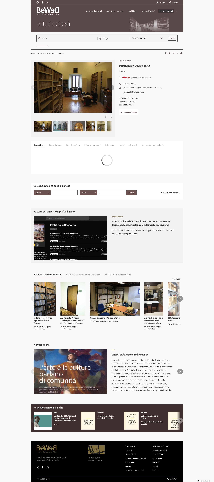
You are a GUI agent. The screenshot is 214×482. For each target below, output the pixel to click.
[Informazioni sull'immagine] (105, 116)
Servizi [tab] (121, 145)
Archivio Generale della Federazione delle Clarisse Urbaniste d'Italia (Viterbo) (153, 287)
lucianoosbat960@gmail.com (135, 88)
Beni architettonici (94, 11)
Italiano (175, 2)
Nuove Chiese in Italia (160, 446)
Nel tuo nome (157, 458)
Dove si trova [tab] (39, 145)
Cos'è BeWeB (130, 446)
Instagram (37, 1)
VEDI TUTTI (176, 279)
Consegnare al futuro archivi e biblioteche (96, 413)
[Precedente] (34, 87)
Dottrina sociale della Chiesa (134, 413)
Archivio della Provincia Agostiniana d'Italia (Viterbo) (44, 284)
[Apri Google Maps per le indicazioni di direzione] (96, 449)
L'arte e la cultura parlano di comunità (48, 350)
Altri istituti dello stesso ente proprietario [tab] (83, 274)
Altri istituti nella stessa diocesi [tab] (118, 274)
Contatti (155, 470)
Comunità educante (159, 454)
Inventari (128, 450)
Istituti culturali (166, 11)
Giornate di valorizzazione (134, 470)
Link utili (155, 466)
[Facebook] (169, 53)
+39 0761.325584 (130, 84)
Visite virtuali (130, 462)
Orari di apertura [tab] (73, 145)
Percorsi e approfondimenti (135, 458)
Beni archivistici (148, 11)
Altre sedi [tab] (133, 145)
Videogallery (129, 466)
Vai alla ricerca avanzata (169, 192)
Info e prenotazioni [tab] (92, 145)
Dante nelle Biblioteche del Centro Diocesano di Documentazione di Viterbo (51, 414)
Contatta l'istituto (130, 112)
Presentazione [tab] (55, 145)
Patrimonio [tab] (109, 145)
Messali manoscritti (159, 450)
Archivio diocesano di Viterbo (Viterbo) (104, 283)
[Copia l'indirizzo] (181, 53)
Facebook (42, 1)
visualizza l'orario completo (141, 77)
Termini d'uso (172, 479)
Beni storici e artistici (114, 11)
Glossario (155, 462)
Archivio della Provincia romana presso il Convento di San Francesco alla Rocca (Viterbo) (72, 286)
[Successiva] (111, 87)
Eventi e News (130, 454)
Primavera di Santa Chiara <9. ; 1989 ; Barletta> (152, 423)
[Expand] (110, 116)
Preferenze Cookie (204, 481)
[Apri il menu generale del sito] (176, 11)
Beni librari (132, 11)
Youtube (47, 1)
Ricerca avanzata (42, 46)
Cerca (172, 38)
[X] (173, 53)
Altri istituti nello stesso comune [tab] (47, 274)
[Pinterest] (177, 53)
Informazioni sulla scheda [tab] (153, 145)
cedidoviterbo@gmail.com (134, 92)
